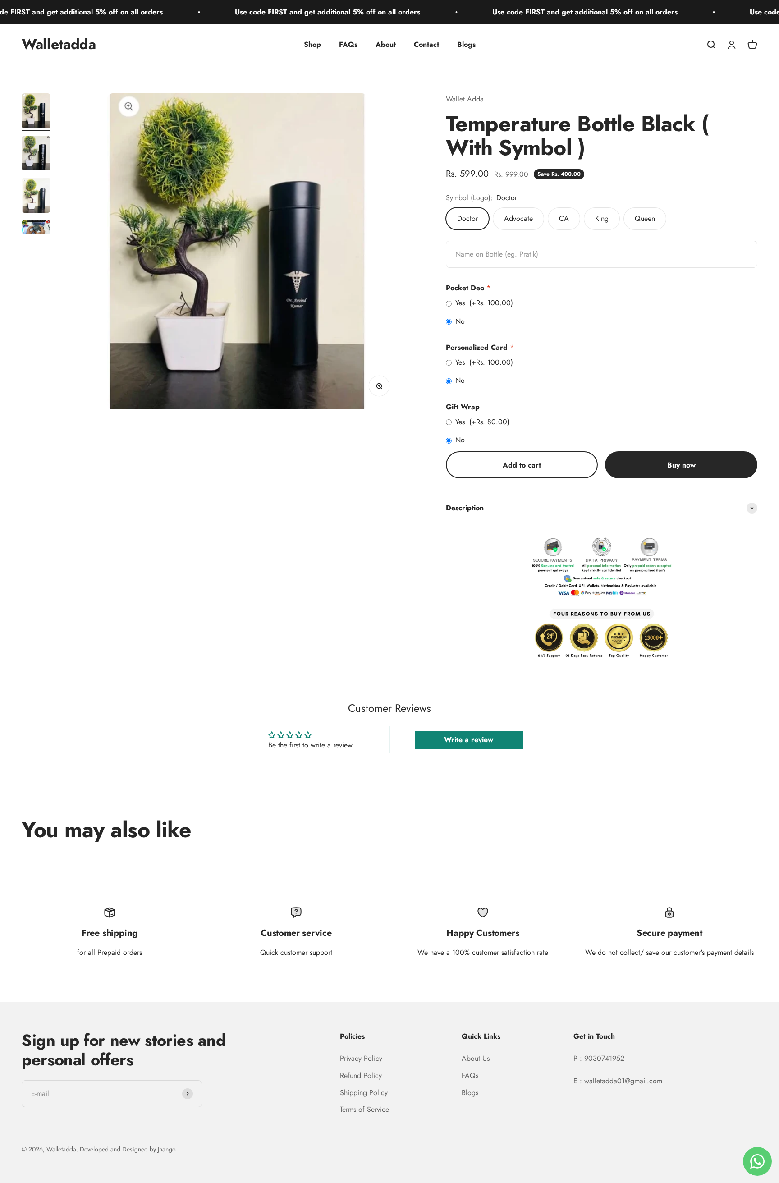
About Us (476, 1058)
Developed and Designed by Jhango (128, 1149)
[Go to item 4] (36, 228)
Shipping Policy (364, 1092)
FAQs (348, 44)
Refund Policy (361, 1075)
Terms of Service (364, 1109)
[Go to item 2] (36, 155)
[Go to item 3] (36, 197)
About (386, 44)
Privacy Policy (361, 1058)
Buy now (681, 465)
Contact (426, 44)
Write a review (468, 739)
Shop (312, 44)
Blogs (466, 44)
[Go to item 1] (36, 112)
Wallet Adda (465, 99)
